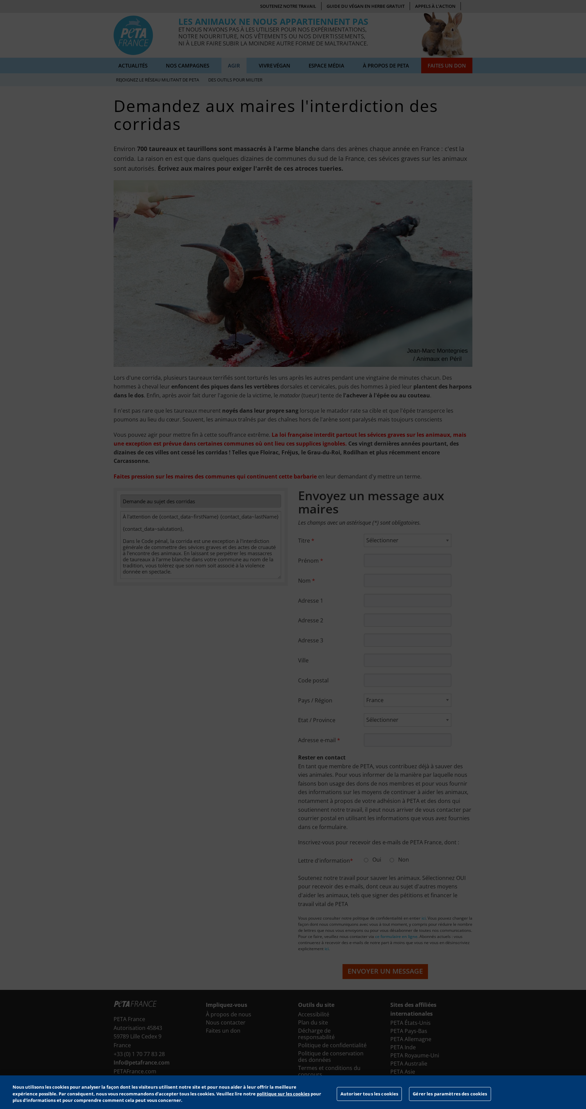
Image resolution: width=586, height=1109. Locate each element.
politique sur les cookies (283, 1094)
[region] (293, 1092)
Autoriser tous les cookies (369, 1094)
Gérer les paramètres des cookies (450, 1094)
